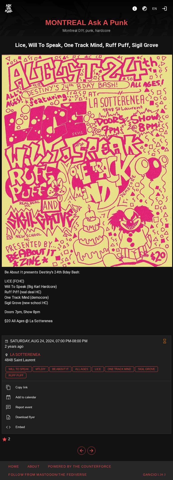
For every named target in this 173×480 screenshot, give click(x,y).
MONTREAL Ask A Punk (86, 23)
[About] (135, 9)
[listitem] (86, 387)
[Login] (164, 9)
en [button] (154, 8)
